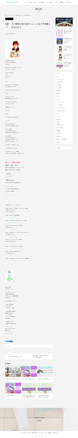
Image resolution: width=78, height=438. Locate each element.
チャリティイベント (60, 102)
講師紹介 (62, 2)
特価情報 (58, 130)
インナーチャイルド (60, 79)
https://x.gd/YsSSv (10, 260)
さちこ (58, 99)
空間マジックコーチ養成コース (62, 139)
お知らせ (58, 93)
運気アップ (59, 142)
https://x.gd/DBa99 (11, 229)
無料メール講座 (59, 127)
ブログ (56, 2)
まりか (58, 113)
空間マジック (59, 136)
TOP (25, 2)
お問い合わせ (68, 2)
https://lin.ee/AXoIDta (9, 332)
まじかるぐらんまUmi (61, 110)
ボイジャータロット (60, 107)
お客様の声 (59, 90)
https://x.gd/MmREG (11, 217)
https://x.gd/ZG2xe (10, 248)
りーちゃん (59, 116)
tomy (58, 73)
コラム (58, 96)
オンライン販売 (49, 2)
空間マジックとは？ (32, 2)
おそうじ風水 (59, 87)
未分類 (58, 122)
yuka (57, 76)
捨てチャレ (9, 18)
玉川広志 (58, 133)
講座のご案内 (41, 2)
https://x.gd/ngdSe (10, 222)
